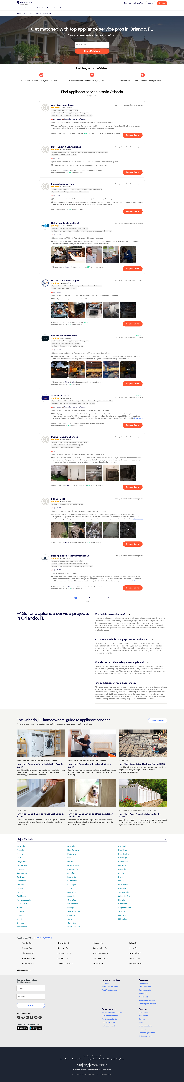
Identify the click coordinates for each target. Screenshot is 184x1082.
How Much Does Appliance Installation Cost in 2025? (40, 765)
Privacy (79, 1065)
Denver (20, 888)
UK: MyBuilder (120, 1059)
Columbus (71, 923)
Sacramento (22, 873)
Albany (70, 888)
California (86, 1065)
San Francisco (23, 881)
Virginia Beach (124, 908)
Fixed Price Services (109, 990)
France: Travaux (65, 1059)
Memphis (122, 865)
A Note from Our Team (147, 1000)
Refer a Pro (143, 993)
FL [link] (24, 13)
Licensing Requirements (148, 1004)
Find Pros (105, 983)
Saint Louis (72, 881)
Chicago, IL (98, 943)
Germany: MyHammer (79, 1059)
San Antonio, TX (136, 958)
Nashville (122, 869)
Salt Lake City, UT (100, 958)
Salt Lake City (124, 896)
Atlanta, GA (27, 943)
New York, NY (135, 953)
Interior (20, 8)
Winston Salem (73, 911)
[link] (92, 110)
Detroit (70, 862)
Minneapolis (72, 869)
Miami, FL (133, 948)
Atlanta (20, 919)
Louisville (71, 846)
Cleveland (71, 919)
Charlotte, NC (64, 943)
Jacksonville (22, 904)
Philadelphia (123, 854)
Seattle (121, 911)
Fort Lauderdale (24, 900)
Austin (121, 873)
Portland (122, 846)
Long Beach (22, 862)
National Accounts (109, 1026)
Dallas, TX (133, 943)
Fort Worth (123, 885)
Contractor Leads (108, 1022)
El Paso (121, 881)
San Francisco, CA (65, 963)
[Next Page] (115, 598)
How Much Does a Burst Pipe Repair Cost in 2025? (89, 765)
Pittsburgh (122, 858)
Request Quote (132, 135)
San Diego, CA (28, 963)
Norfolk (121, 900)
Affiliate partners (145, 1036)
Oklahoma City (73, 927)
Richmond (122, 904)
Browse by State (43, 938)
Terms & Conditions (104, 1069)
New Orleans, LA (100, 953)
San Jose (20, 885)
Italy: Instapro (92, 1059)
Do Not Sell (94, 1065)
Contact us (143, 1029)
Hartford (20, 892)
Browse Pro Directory (110, 987)
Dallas (120, 877)
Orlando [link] (31, 13)
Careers (142, 1019)
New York (71, 892)
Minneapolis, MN (64, 953)
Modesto (20, 869)
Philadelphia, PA (29, 958)
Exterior (28, 8)
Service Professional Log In (112, 1012)
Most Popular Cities (25, 938)
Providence (123, 862)
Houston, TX (63, 948)
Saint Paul (71, 873)
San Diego (21, 877)
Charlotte (71, 900)
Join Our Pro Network (110, 1016)
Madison (122, 915)
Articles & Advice (58, 8)
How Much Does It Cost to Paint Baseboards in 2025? (40, 815)
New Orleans (73, 850)
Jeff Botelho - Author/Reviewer (81, 760)
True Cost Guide (145, 987)
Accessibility (103, 1065)
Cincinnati (71, 915)
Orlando (20, 911)
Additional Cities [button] (22, 970)
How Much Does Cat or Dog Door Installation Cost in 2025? (90, 815)
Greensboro (72, 904)
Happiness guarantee (147, 1033)
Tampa (19, 915)
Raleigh (70, 908)
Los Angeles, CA (100, 948)
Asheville (71, 896)
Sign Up (162, 3)
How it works (143, 1012)
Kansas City (72, 877)
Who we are (143, 1016)
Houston (122, 888)
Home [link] (19, 13)
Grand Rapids (73, 865)
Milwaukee (123, 919)
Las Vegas (71, 885)
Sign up (31, 1005)
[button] (59, 254)
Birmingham (22, 846)
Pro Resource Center (109, 1019)
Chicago (20, 923)
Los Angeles (22, 865)
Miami (19, 908)
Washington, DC (136, 963)
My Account (143, 983)
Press (141, 1022)
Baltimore (71, 854)
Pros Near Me (144, 997)
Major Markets (25, 839)
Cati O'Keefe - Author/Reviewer (132, 810)
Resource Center (145, 990)
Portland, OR (63, 958)
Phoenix (20, 850)
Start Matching (92, 51)
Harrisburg (122, 850)
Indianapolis (22, 927)
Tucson (20, 854)
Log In (150, 3)
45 (108, 598)
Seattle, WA (98, 963)
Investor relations (145, 1026)
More (48, 8)
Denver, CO (27, 948)
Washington (22, 896)
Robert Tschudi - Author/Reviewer (31, 760)
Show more (138, 418)
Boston (70, 858)
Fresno (20, 858)
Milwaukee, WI (28, 953)
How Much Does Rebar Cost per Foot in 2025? (142, 764)
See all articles (157, 720)
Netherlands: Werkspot (106, 1059)
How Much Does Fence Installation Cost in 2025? (140, 815)
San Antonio (123, 892)
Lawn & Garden (38, 8)
